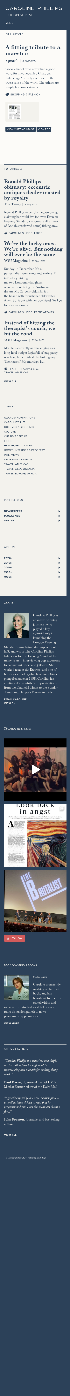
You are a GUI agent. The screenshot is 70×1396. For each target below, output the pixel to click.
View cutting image (21, 129)
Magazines (12, 515)
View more (11, 1023)
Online (9, 520)
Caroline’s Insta (19, 728)
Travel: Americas (16, 372)
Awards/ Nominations (19, 417)
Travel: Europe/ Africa (20, 473)
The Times (12, 204)
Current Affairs (42, 312)
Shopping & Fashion (25, 94)
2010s (7, 562)
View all (10, 381)
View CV (10, 703)
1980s (7, 576)
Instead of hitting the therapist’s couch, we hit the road (29, 327)
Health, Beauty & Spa (23, 369)
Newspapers (13, 511)
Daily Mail (50, 1086)
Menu (9, 23)
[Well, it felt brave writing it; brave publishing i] (35, 835)
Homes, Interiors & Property (24, 450)
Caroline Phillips (34, 8)
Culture (36, 233)
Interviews (12, 455)
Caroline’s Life (19, 233)
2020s (8, 558)
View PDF (44, 129)
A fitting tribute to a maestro (32, 49)
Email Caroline (15, 699)
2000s (8, 567)
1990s (7, 572)
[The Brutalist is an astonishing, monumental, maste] (35, 901)
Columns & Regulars (19, 427)
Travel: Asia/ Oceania (19, 469)
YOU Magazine (16, 260)
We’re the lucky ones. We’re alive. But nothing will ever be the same (33, 248)
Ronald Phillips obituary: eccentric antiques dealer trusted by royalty (32, 189)
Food (8, 441)
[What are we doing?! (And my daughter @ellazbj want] (35, 769)
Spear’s (11, 60)
